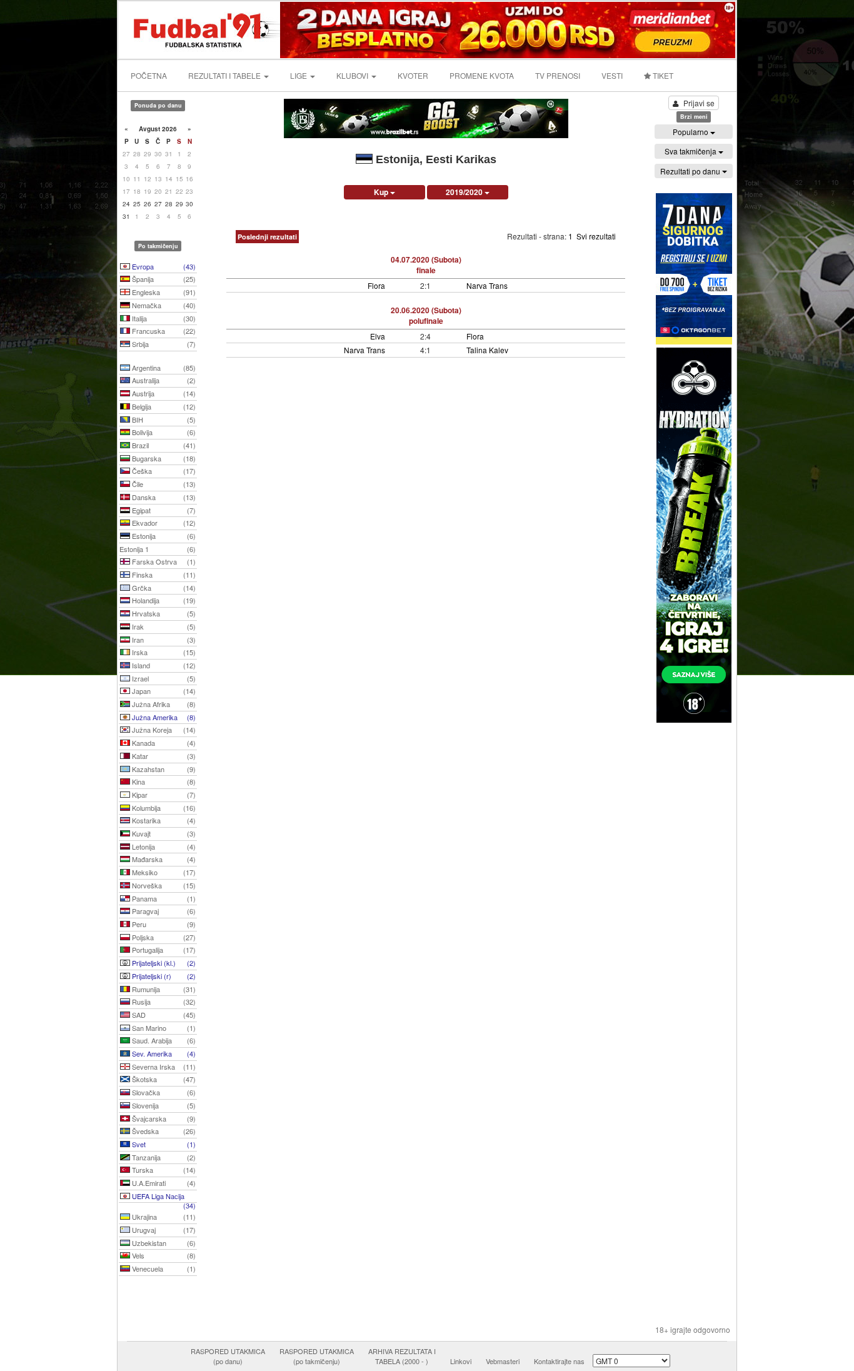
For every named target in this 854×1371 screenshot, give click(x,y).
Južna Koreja (163, 730)
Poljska (163, 937)
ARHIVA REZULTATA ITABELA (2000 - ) (402, 1356)
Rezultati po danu (691, 171)
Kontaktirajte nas (559, 1361)
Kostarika (163, 820)
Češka (163, 471)
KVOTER (413, 75)
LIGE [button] (299, 75)
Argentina (163, 368)
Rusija (163, 1002)
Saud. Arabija (163, 1040)
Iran (163, 640)
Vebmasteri (503, 1361)
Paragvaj (163, 911)
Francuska (163, 331)
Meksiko (163, 872)
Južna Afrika (163, 704)
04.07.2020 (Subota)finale (426, 265)
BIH (163, 419)
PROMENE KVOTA (482, 75)
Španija (163, 279)
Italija (163, 318)
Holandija (163, 600)
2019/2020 (465, 192)
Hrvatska (163, 613)
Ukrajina (163, 1217)
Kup (382, 192)
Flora (376, 285)
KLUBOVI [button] (353, 75)
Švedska (163, 1131)
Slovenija (163, 1105)
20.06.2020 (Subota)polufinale (426, 315)
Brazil (163, 445)
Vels (163, 1255)
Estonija (163, 536)
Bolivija (163, 432)
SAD (163, 1015)
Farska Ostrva (163, 561)
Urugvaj (163, 1230)
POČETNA (149, 75)
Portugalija (163, 950)
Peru (163, 924)
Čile (163, 484)
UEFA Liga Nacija (163, 1197)
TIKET (662, 75)
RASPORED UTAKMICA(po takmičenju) (316, 1356)
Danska (163, 497)
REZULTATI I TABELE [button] (225, 75)
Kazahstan (163, 769)
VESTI (612, 75)
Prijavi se (699, 103)
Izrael (163, 678)
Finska (163, 575)
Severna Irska (163, 1067)
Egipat (163, 510)
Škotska (163, 1079)
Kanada (163, 743)
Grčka (163, 588)
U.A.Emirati (163, 1183)
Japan (163, 691)
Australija (163, 380)
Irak (163, 626)
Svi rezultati (596, 236)
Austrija (163, 393)
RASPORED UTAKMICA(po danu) (228, 1356)
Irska (163, 652)
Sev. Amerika (163, 1053)
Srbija (163, 344)
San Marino (163, 1028)
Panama (163, 898)
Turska (163, 1170)
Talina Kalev (487, 349)
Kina (163, 781)
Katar (163, 756)
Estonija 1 (157, 549)
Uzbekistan (163, 1243)
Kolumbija (163, 808)
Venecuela (163, 1268)
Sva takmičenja (691, 151)
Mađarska (163, 859)
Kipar (163, 795)
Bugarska (163, 458)
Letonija (163, 846)
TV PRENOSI (557, 75)
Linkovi (460, 1361)
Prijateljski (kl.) (163, 963)
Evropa (163, 266)
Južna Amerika (163, 717)
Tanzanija (163, 1157)
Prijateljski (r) (163, 976)
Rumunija (163, 989)
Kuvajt (163, 833)
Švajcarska (163, 1118)
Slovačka (163, 1092)
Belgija (163, 406)
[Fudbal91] (200, 28)
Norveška (163, 885)
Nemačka (163, 305)
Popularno (691, 131)
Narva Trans (487, 285)
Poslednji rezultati (267, 236)
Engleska (163, 292)
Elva (377, 336)
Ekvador (163, 523)
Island (163, 665)
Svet (163, 1144)
